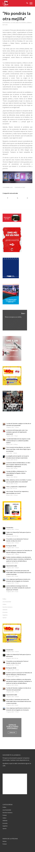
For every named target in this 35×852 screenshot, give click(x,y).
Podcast (5, 815)
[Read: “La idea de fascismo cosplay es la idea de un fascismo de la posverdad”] (4, 424)
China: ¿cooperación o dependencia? (16, 486)
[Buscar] (26, 3)
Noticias (5, 24)
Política (4, 599)
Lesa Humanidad (7, 601)
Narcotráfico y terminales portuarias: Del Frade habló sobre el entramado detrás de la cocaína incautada (18, 572)
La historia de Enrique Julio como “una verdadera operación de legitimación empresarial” (17, 432)
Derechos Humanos (21, 22)
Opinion (5, 617)
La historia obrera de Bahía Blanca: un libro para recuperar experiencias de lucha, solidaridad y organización (18, 464)
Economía (5, 612)
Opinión (5, 828)
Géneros (29, 22)
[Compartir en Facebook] (8, 198)
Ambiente (5, 609)
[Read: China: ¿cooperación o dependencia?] (4, 487)
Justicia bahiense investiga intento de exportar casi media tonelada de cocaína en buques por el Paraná (18, 587)
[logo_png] (14, 3)
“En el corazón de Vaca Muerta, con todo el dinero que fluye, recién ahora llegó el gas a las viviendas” (18, 449)
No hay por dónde (11, 546)
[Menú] (30, 3)
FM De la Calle (21, 187)
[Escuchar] (12, 221)
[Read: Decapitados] (4, 528)
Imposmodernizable (11, 566)
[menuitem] (26, 3)
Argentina (5, 615)
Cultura (12, 22)
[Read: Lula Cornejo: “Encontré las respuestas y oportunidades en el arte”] (4, 492)
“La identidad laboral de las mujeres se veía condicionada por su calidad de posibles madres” (18, 440)
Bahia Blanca (6, 22)
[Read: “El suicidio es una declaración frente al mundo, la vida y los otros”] (4, 539)
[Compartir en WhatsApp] (27, 198)
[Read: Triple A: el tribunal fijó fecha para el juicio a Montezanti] (4, 533)
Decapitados (9, 527)
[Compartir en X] (17, 198)
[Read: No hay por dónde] (4, 546)
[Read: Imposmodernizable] (4, 566)
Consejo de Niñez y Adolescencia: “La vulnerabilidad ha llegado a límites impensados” (16, 473)
